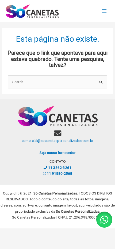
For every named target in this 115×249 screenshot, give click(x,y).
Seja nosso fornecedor (58, 152)
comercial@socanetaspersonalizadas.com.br (58, 140)
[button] (104, 220)
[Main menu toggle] (104, 11)
